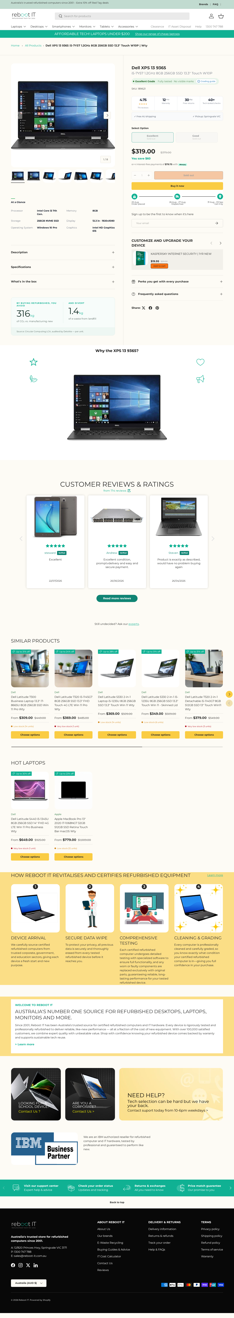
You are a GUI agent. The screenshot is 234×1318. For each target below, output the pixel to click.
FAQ (215, 4)
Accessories (126, 26)
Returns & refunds (160, 1236)
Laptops (16, 26)
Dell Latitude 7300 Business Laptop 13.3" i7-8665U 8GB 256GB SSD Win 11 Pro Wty (30, 703)
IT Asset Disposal (179, 26)
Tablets (105, 26)
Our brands (105, 1236)
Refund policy (210, 1242)
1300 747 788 (214, 26)
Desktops (37, 26)
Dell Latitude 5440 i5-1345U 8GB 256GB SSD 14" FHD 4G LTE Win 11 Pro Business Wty (30, 825)
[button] (22, 538)
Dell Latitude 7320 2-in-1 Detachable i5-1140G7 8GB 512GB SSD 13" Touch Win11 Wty (203, 703)
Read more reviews (117, 598)
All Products (33, 45)
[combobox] (122, 16)
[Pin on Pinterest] (157, 308)
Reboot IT (24, 1300)
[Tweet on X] (143, 308)
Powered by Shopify (40, 1300)
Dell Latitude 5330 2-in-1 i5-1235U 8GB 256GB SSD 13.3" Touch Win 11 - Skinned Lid (159, 701)
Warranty (207, 1256)
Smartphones (61, 26)
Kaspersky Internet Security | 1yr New (181, 253)
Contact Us (105, 1263)
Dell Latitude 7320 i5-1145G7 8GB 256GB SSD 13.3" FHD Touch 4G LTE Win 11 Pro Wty (73, 703)
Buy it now (177, 185)
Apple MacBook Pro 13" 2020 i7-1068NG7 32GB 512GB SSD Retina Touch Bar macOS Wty (71, 825)
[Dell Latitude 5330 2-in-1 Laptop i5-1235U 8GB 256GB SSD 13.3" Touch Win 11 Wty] (117, 668)
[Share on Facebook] (150, 308)
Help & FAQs (156, 1249)
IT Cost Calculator (109, 1256)
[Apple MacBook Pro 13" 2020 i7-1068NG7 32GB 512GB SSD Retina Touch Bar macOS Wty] (73, 790)
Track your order (159, 1242)
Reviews (103, 1270)
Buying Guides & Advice (113, 1249)
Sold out (188, 175)
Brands (203, 4)
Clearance (157, 26)
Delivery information (162, 1229)
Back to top (117, 1202)
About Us (103, 1229)
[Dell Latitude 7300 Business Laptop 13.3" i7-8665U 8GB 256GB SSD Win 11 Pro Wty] (30, 668)
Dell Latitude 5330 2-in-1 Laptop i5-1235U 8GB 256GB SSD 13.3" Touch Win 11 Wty (117, 701)
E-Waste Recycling (110, 1242)
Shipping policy (211, 1236)
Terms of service (212, 1249)
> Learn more (24, 1044)
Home (15, 45)
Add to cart (159, 266)
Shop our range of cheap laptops (157, 34)
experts (133, 624)
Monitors (85, 26)
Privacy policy (210, 1229)
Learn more (215, 875)
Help (198, 26)
